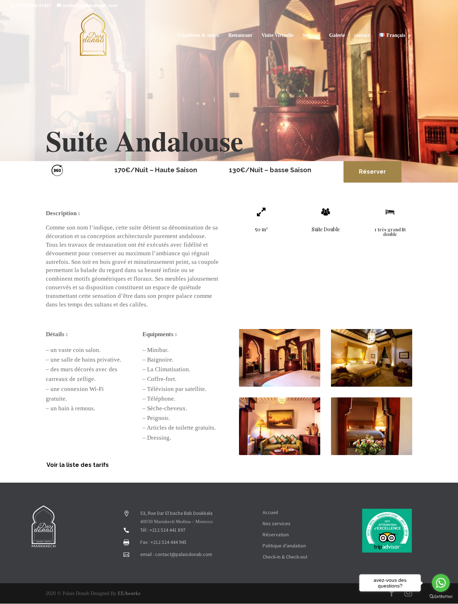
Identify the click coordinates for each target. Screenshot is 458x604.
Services (311, 35)
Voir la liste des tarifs (78, 465)
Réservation (276, 534)
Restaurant (240, 35)
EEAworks (129, 593)
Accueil (270, 512)
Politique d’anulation (284, 545)
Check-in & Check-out (285, 557)
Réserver (372, 171)
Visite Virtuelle (277, 35)
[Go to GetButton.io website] (440, 596)
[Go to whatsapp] (441, 583)
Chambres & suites (198, 35)
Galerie (337, 35)
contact (362, 35)
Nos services (277, 523)
